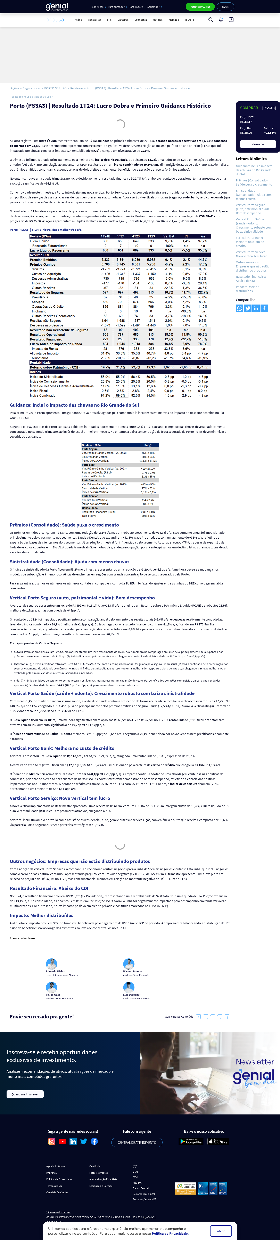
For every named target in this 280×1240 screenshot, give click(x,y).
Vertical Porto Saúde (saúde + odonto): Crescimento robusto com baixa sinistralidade (254, 225)
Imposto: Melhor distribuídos (247, 289)
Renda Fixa (94, 20)
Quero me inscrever (25, 1094)
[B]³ (135, 1166)
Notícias (158, 20)
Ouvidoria (94, 1166)
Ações (78, 20)
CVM (135, 1177)
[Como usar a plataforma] (231, 20)
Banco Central (141, 1188)
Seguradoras (32, 88)
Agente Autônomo (56, 1166)
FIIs (109, 20)
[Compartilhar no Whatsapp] (239, 308)
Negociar (258, 144)
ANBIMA (137, 1183)
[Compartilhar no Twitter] (248, 308)
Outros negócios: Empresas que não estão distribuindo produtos (253, 266)
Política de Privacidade (59, 1179)
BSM (135, 1171)
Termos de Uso (54, 1186)
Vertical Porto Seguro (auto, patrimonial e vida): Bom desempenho (253, 209)
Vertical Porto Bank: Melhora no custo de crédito (250, 242)
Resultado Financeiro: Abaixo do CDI (251, 278)
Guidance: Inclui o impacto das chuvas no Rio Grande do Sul (254, 170)
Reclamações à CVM (144, 1194)
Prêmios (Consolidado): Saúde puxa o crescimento (254, 182)
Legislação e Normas (100, 1186)
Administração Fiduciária (103, 1179)
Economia (141, 20)
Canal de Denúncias (57, 1192)
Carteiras (123, 20)
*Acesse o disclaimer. (58, 1212)
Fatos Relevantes (98, 1172)
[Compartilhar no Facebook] (264, 308)
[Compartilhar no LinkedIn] (256, 308)
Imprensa (51, 1172)
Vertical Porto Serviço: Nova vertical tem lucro (251, 254)
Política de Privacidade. (170, 1233)
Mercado (174, 20)
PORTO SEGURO (55, 88)
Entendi (221, 1231)
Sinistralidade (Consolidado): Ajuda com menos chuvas (254, 194)
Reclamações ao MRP (144, 1199)
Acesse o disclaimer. (23, 938)
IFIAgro (189, 20)
